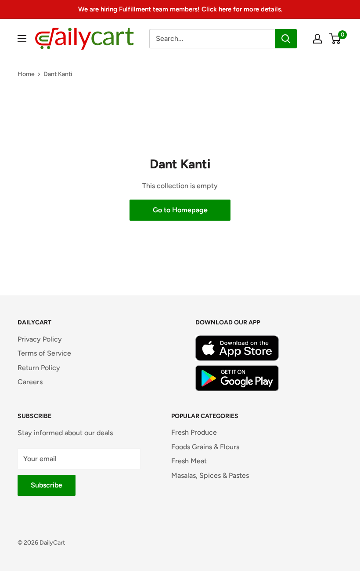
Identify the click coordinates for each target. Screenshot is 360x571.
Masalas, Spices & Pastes (210, 475)
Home (26, 74)
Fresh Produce (194, 432)
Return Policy (39, 368)
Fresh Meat (189, 461)
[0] (335, 38)
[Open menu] (22, 38)
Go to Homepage (180, 210)
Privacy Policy (40, 339)
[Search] (286, 38)
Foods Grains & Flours (205, 447)
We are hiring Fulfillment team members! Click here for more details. (180, 9)
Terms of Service (44, 353)
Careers (30, 382)
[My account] (317, 39)
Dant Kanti (57, 74)
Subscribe (46, 485)
